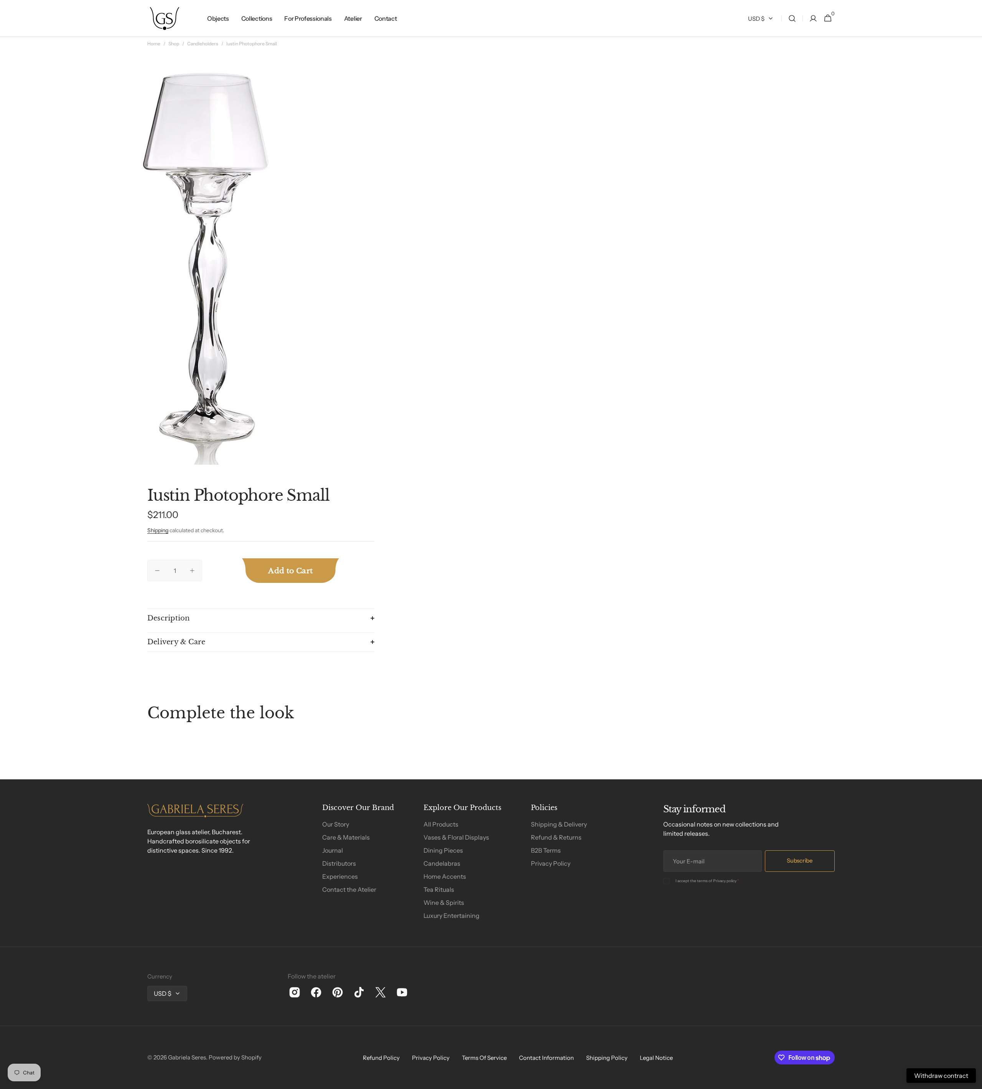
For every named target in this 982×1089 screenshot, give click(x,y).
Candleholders (202, 43)
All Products (440, 824)
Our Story (335, 824)
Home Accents (444, 876)
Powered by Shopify (235, 1057)
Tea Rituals (438, 889)
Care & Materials (346, 837)
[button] (792, 18)
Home (153, 43)
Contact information (546, 1057)
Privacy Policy (550, 863)
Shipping (157, 530)
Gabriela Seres (187, 1057)
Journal (332, 850)
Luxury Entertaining (451, 915)
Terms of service (484, 1057)
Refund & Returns (556, 837)
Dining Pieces (443, 850)
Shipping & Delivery (559, 824)
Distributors (339, 863)
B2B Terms (546, 850)
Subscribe (799, 860)
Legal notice (656, 1057)
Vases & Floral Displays (456, 837)
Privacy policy (724, 880)
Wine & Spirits (443, 902)
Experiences (340, 876)
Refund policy (381, 1057)
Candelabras (441, 863)
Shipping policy (607, 1057)
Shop (173, 43)
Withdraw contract (941, 1075)
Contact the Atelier (349, 889)
